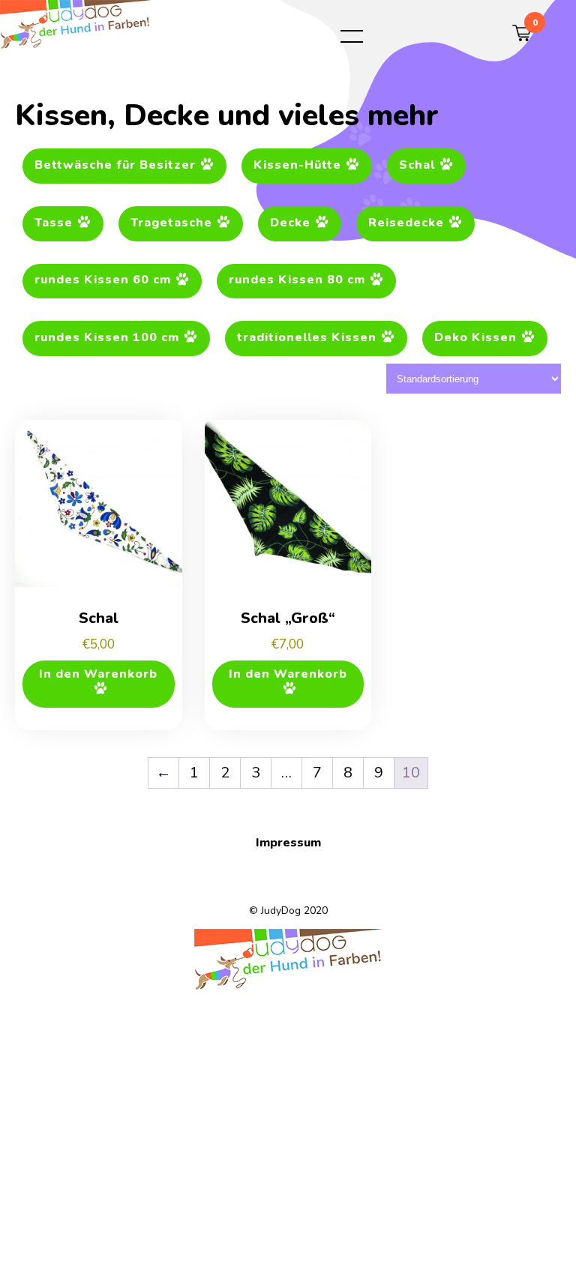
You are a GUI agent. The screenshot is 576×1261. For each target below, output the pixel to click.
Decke (290, 222)
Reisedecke (406, 222)
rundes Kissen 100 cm (106, 338)
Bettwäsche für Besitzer (115, 165)
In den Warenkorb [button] (98, 674)
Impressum (288, 842)
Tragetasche (171, 222)
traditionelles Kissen (306, 338)
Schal (417, 165)
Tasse (53, 222)
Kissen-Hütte (297, 165)
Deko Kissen (475, 338)
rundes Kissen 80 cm (297, 280)
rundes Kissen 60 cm (102, 280)
